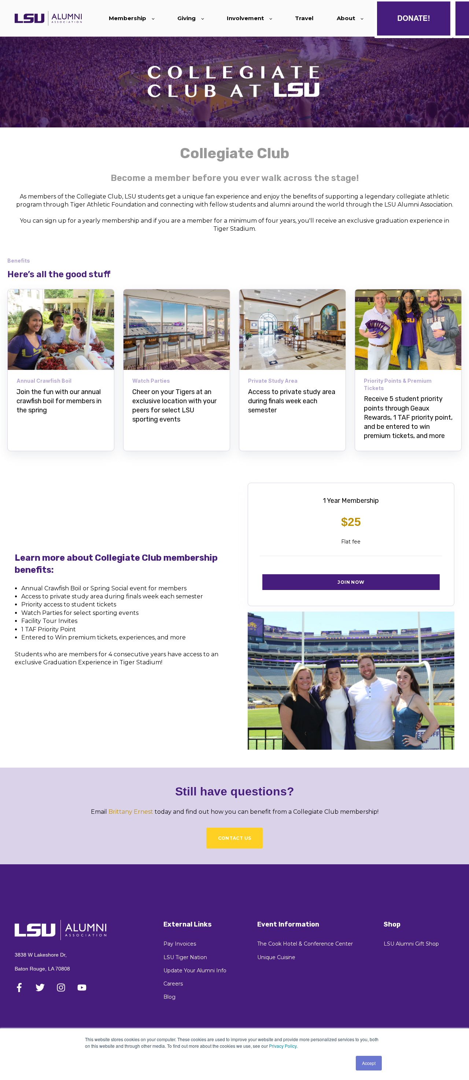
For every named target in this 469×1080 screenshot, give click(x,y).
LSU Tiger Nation (185, 957)
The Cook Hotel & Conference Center (305, 944)
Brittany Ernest (130, 811)
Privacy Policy (282, 1046)
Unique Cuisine (276, 957)
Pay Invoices (179, 944)
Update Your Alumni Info (194, 971)
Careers (173, 984)
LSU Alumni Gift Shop (411, 944)
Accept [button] (369, 1063)
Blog (169, 997)
